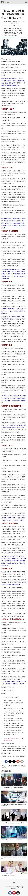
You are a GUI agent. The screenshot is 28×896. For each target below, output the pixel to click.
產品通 (10, 766)
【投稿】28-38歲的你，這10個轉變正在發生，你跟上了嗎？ (13, 14)
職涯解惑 (4, 767)
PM (3, 766)
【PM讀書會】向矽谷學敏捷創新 (8, 875)
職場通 (14, 766)
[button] (26, 2)
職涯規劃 (23, 766)
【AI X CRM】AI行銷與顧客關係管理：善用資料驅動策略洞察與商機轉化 (13, 805)
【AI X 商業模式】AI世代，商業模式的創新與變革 (12, 787)
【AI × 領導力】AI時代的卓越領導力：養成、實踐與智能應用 (13, 857)
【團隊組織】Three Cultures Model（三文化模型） (12, 823)
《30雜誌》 (11, 690)
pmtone (6, 766)
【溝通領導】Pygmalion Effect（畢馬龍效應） (11, 840)
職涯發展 (18, 766)
